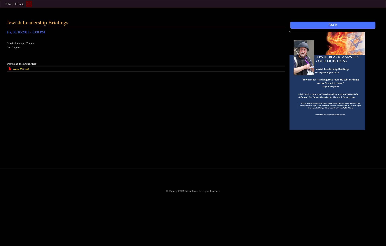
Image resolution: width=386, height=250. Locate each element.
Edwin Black (14, 4)
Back (333, 25)
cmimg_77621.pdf (21, 68)
